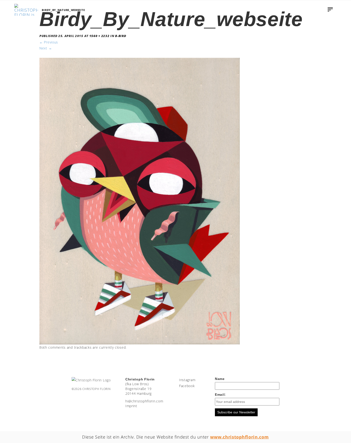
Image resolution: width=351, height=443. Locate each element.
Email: (220, 394)
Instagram (187, 380)
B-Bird (120, 36)
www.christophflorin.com (239, 437)
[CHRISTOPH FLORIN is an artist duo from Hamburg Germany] (26, 9)
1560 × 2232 (99, 36)
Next (45, 48)
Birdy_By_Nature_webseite (63, 10)
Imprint (131, 406)
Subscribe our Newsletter (236, 412)
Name (220, 379)
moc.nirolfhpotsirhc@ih (144, 401)
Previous (48, 42)
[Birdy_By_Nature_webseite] (139, 200)
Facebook (187, 386)
